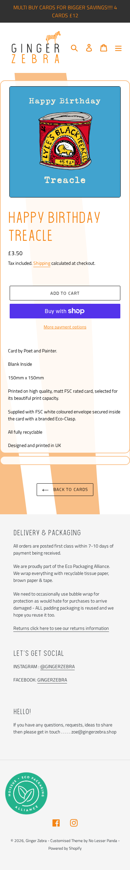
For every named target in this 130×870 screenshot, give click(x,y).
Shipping (41, 262)
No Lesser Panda (103, 840)
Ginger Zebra (36, 840)
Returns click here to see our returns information (61, 628)
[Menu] (118, 47)
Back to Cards (70, 489)
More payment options (65, 327)
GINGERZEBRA (52, 679)
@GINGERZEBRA (57, 666)
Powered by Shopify (65, 848)
